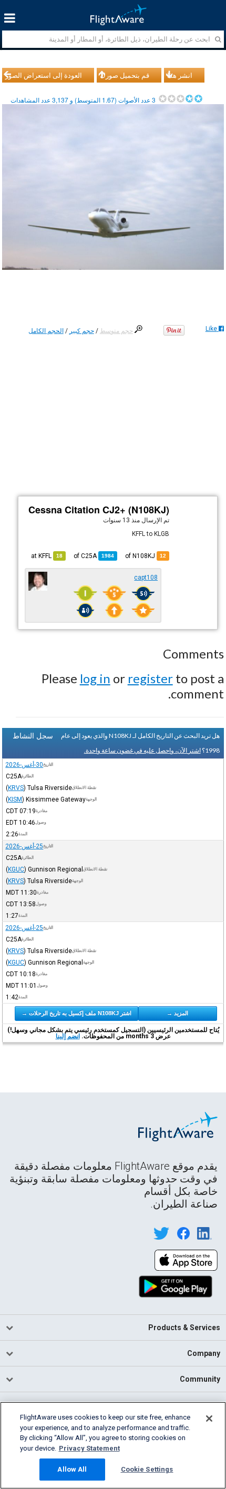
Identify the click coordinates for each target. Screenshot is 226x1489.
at (47, 556)
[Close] (209, 1418)
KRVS (16, 788)
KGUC (16, 869)
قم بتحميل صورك (124, 75)
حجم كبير (81, 331)
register (150, 678)
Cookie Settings (147, 1469)
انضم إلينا (68, 1036)
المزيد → (177, 1013)
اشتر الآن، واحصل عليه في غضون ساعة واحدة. (142, 750)
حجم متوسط (116, 331)
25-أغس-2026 (24, 846)
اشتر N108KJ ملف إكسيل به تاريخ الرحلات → (76, 1013)
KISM (15, 799)
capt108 (146, 577)
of (94, 556)
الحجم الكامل (46, 331)
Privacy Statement (89, 1448)
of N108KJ (145, 556)
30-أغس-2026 (24, 764)
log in (95, 678)
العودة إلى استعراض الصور (43, 75)
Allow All (72, 1469)
